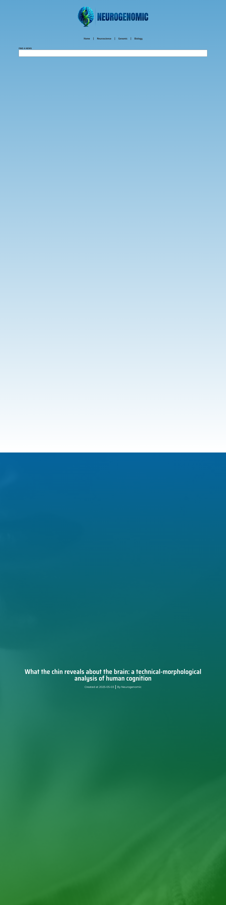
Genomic (122, 38)
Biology (138, 38)
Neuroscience (104, 38)
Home (87, 38)
